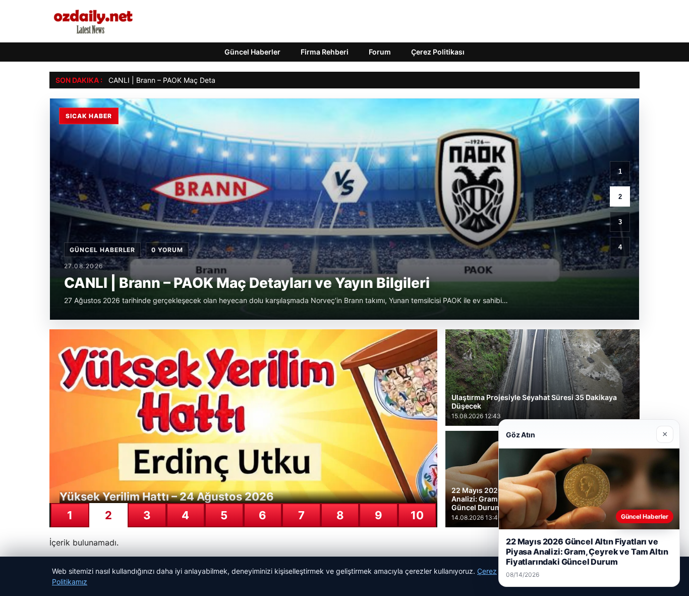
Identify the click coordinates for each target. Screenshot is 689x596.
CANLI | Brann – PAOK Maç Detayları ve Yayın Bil (188, 80)
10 (417, 515)
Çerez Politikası (438, 51)
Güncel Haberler (252, 51)
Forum (380, 51)
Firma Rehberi (325, 51)
